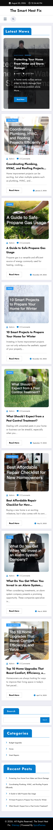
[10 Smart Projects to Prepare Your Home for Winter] (26, 303)
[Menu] (5, 19)
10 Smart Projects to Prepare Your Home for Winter (25, 334)
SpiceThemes (39, 825)
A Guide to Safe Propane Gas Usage (25, 250)
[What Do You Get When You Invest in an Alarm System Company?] (26, 552)
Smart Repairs (12, 120)
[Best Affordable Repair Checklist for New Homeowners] (26, 472)
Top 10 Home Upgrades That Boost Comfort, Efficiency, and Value (26, 671)
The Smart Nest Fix (26, 10)
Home (10, 204)
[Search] (13, 19)
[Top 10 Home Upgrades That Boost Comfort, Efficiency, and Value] (26, 640)
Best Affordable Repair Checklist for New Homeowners (21, 502)
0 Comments (25, 158)
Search (11, 711)
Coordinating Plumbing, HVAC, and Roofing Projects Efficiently (25, 166)
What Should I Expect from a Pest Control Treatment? (25, 418)
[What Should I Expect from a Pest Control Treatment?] (26, 387)
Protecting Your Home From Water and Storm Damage (29, 63)
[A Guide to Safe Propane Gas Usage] (26, 219)
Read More (20, 99)
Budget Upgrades (18, 55)
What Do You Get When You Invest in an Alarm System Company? (25, 583)
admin (19, 74)
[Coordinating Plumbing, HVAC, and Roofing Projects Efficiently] (26, 135)
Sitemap (15, 825)
